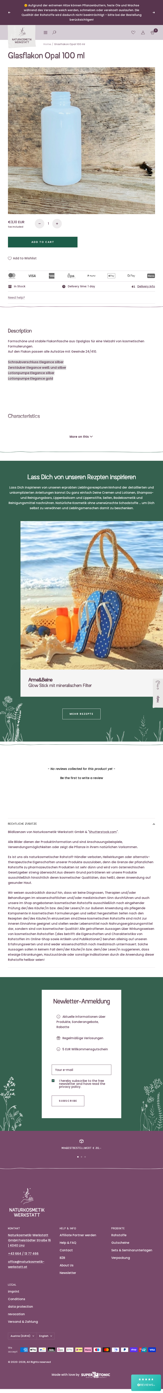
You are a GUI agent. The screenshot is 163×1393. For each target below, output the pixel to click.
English (43, 1336)
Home (47, 44)
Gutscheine (120, 1243)
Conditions (16, 1299)
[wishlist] (133, 32)
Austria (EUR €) (20, 1336)
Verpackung (120, 1258)
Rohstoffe (118, 1235)
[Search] (54, 32)
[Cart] (152, 32)
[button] (81, 777)
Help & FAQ (68, 1243)
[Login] (143, 32)
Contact (66, 1250)
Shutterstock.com (103, 832)
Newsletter (68, 1273)
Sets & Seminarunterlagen (131, 1250)
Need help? (16, 297)
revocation (16, 1314)
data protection (20, 1306)
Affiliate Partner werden (78, 1235)
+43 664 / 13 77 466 (23, 1254)
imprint (13, 1291)
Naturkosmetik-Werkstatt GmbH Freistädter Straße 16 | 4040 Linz (29, 1240)
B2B (62, 1258)
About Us (67, 1265)
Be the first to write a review (81, 778)
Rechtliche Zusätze (22, 824)
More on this (79, 437)
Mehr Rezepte (81, 714)
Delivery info (146, 286)
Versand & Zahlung (23, 1322)
